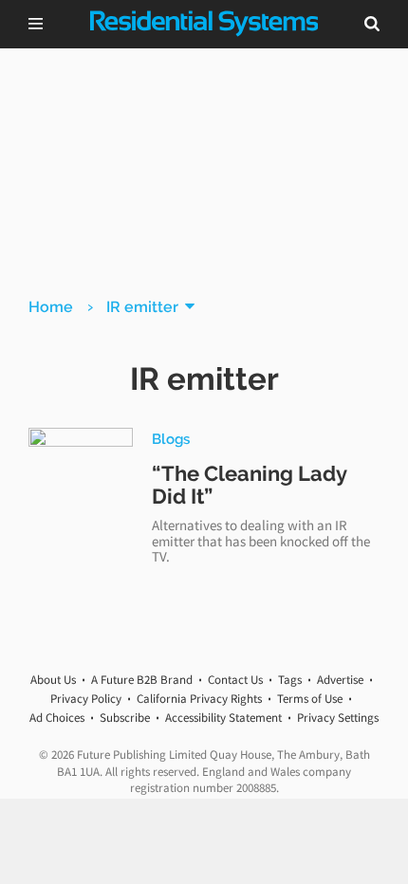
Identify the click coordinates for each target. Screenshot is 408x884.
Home (50, 307)
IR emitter (142, 307)
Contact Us (235, 680)
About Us (53, 680)
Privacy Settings (338, 717)
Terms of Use (310, 699)
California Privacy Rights (199, 699)
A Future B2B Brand (142, 680)
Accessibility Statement (223, 717)
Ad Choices (56, 717)
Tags (290, 680)
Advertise (340, 680)
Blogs (171, 439)
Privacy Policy (85, 699)
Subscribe (125, 717)
